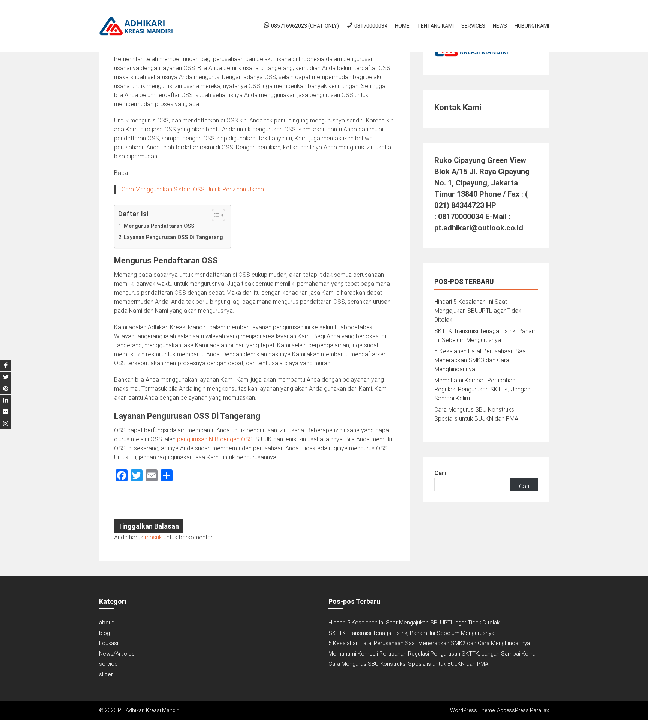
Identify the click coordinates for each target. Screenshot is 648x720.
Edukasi (108, 643)
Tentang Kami (435, 26)
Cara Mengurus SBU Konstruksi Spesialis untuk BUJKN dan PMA (408, 663)
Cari (440, 473)
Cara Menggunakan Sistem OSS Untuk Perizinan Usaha (193, 189)
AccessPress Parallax (523, 710)
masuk (153, 537)
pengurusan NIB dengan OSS (215, 439)
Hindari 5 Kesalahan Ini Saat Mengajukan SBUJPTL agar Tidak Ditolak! (477, 310)
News (500, 26)
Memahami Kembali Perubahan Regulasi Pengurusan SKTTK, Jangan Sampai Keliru (482, 389)
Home (402, 26)
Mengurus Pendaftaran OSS (159, 226)
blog (104, 633)
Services (473, 26)
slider (106, 674)
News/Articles (117, 653)
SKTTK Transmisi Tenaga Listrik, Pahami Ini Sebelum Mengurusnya (411, 633)
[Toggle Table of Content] (214, 215)
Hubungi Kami (531, 26)
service (108, 663)
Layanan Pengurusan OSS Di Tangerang (173, 237)
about (106, 622)
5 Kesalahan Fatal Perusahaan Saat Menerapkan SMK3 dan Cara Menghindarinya (481, 360)
